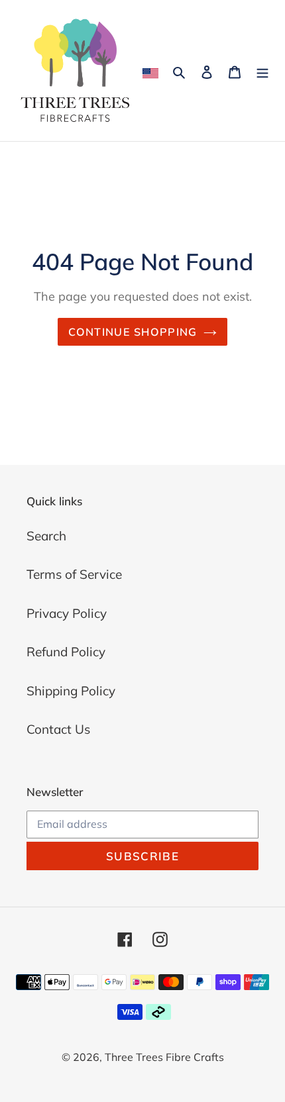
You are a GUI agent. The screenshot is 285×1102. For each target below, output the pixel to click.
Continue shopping (133, 331)
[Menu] (262, 70)
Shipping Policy (71, 691)
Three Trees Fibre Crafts (164, 1057)
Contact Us (58, 729)
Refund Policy (66, 652)
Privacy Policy (67, 613)
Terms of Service (74, 574)
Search (46, 536)
